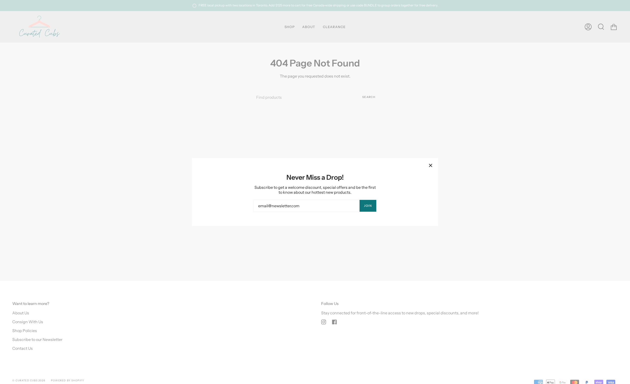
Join (368, 206)
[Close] (430, 165)
